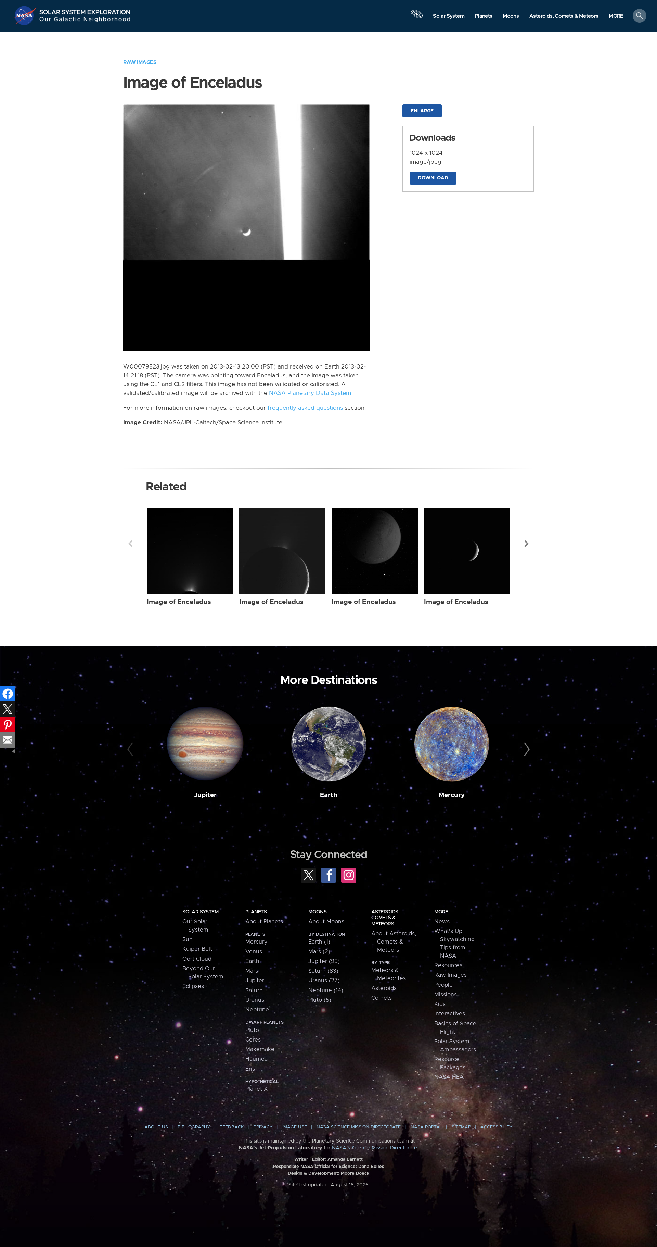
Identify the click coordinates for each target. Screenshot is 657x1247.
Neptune (257, 1009)
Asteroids (384, 988)
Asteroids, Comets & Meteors (385, 917)
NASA (26, 15)
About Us (156, 1127)
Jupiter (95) (324, 961)
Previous (130, 543)
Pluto (252, 1030)
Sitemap (461, 1127)
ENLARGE (422, 111)
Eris (250, 1069)
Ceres (253, 1040)
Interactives (449, 1014)
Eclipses (193, 986)
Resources (448, 965)
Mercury (452, 795)
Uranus (254, 1000)
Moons (317, 911)
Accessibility (496, 1127)
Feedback (232, 1127)
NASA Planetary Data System (310, 393)
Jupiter (205, 795)
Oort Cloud (196, 959)
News (442, 921)
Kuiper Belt (197, 949)
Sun (187, 939)
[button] (616, 16)
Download (433, 178)
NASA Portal (426, 1127)
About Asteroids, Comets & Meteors (393, 942)
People (443, 985)
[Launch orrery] (417, 17)
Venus (253, 952)
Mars (251, 971)
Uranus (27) (324, 980)
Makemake (259, 1049)
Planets (256, 911)
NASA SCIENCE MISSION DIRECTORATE (359, 1127)
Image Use (294, 1127)
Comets (381, 998)
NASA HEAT (450, 1077)
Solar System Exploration (85, 10)
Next (526, 543)
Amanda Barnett (345, 1159)
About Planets (264, 921)
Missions (445, 994)
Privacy (263, 1127)
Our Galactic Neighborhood (85, 20)
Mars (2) (319, 952)
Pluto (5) (319, 1000)
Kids (440, 1004)
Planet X (256, 1089)
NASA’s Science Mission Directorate (374, 1148)
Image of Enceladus (179, 602)
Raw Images (139, 62)
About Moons (326, 921)
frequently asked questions (305, 408)
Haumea (256, 1059)
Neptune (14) (325, 990)
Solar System (200, 911)
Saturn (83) (323, 971)
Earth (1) (319, 942)
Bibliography (194, 1127)
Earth (328, 795)
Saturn (254, 990)
